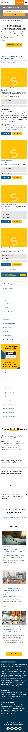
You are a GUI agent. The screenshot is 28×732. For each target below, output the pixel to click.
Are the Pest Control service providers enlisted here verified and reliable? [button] (12, 472)
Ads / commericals (13, 694)
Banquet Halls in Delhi (7, 684)
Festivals (11, 706)
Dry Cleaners (16, 712)
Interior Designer (13, 710)
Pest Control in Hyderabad (9, 393)
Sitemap (12, 713)
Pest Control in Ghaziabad (9, 416)
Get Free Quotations (14, 45)
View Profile (6, 133)
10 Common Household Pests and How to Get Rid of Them (13, 631)
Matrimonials (4, 706)
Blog (8, 713)
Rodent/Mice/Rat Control (9, 323)
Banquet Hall (17, 708)
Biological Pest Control (7, 255)
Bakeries (9, 712)
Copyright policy (10, 698)
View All (14, 654)
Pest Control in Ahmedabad (9, 397)
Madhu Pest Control (8, 204)
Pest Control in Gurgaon (8, 404)
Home (2, 20)
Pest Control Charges (8, 288)
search (14, 14)
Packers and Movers (6, 708)
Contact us (16, 692)
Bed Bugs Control (7, 335)
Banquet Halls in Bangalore (14, 686)
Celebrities (17, 705)
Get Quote (17, 133)
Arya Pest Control (7, 248)
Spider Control (6, 319)
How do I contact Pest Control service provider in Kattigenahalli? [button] (12, 484)
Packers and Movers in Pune (9, 668)
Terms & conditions (13, 696)
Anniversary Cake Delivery (17, 682)
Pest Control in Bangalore (16, 20)
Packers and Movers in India (9, 664)
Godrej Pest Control (6, 258)
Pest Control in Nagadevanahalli (10, 517)
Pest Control (7, 20)
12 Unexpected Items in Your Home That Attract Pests (12, 590)
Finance (11, 705)
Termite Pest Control (7, 105)
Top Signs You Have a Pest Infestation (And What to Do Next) (13, 551)
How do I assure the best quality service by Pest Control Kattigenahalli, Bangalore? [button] (12, 496)
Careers (9, 692)
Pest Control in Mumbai (8, 381)
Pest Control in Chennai (8, 408)
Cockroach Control (6, 100)
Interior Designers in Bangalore (10, 680)
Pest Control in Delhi (7, 377)
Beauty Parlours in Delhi (16, 666)
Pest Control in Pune (7, 389)
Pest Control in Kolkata (8, 412)
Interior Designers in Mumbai (14, 678)
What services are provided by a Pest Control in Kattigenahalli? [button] (12, 437)
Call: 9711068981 (19, 2)
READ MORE (6, 565)
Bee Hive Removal (7, 308)
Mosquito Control (6, 217)
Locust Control (5, 103)
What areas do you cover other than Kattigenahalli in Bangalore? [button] (11, 461)
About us (3, 692)
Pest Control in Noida (8, 400)
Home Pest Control (6, 261)
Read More (3, 40)
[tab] (14, 444)
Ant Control (5, 331)
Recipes (23, 705)
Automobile (4, 705)
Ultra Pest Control (7, 292)
